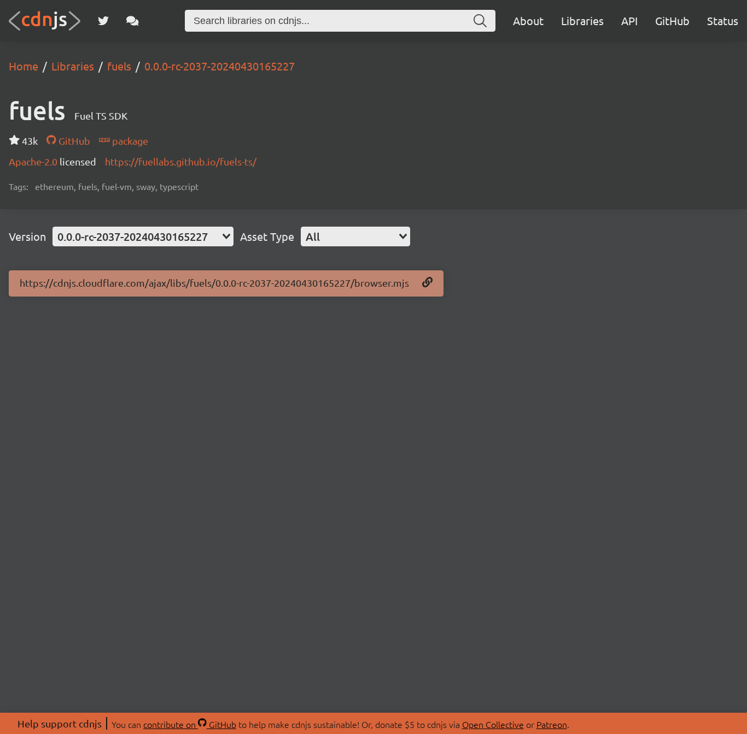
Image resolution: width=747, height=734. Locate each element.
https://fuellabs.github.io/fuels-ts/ (180, 161)
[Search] (480, 20)
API (629, 20)
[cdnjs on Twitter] (103, 21)
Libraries (582, 20)
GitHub (672, 20)
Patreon (551, 724)
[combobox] (143, 236)
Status (722, 20)
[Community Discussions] (132, 21)
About (528, 20)
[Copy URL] (427, 283)
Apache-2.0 (34, 161)
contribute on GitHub (189, 724)
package (129, 140)
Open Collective (493, 724)
